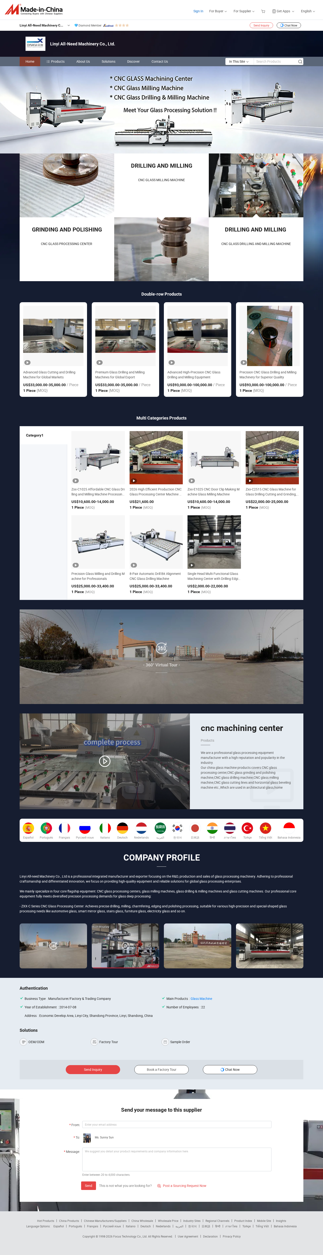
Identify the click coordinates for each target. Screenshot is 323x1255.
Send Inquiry (261, 25)
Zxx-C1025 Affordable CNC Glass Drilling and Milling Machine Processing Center (98, 494)
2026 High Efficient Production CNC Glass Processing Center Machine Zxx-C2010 (156, 494)
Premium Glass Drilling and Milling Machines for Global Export (120, 374)
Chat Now (290, 25)
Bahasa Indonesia (285, 1226)
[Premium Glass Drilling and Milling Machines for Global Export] (125, 336)
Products (58, 61)
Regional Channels (217, 1221)
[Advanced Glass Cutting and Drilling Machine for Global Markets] (53, 336)
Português (75, 1226)
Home (30, 61)
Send (88, 1185)
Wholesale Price (168, 1221)
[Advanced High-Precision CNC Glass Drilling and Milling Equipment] (197, 336)
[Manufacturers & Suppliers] (35, 9)
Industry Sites (192, 1221)
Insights (281, 1221)
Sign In (198, 11)
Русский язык (112, 1226)
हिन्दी (217, 1226)
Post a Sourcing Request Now (181, 1185)
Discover (133, 61)
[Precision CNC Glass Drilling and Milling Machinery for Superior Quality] (270, 336)
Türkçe (246, 1226)
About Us (83, 61)
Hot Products (45, 1221)
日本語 (206, 1226)
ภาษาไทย (231, 1226)
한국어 (192, 1226)
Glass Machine (201, 998)
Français (92, 1226)
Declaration (210, 1236)
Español (58, 1226)
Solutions (108, 61)
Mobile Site (264, 1221)
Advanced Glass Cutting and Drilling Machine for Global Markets (49, 374)
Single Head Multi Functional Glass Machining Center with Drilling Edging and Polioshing (214, 578)
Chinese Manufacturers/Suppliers (105, 1221)
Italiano (130, 1226)
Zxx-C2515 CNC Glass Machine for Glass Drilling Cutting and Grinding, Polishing (271, 494)
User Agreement (188, 1236)
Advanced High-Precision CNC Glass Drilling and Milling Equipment (193, 374)
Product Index (243, 1221)
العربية (179, 1226)
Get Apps (283, 11)
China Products (69, 1221)
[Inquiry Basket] (263, 11)
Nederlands (163, 1226)
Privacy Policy (232, 1236)
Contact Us (160, 61)
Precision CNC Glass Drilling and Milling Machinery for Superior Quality (268, 374)
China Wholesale (142, 1221)
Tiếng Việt (262, 1226)
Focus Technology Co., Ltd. (130, 1236)
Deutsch (145, 1226)
